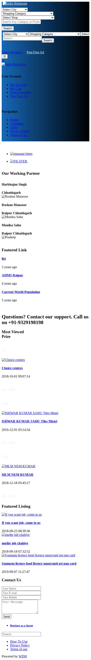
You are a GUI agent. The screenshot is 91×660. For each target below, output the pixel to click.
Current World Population (21, 292)
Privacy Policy (20, 131)
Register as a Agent (21, 625)
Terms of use (18, 135)
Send (6, 616)
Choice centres (12, 368)
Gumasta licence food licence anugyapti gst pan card (39, 563)
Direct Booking (12, 52)
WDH (23, 656)
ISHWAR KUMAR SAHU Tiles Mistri (29, 421)
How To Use (19, 641)
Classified (16, 123)
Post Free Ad (35, 52)
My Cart (15, 88)
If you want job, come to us (21, 523)
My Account (18, 85)
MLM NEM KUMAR (17, 474)
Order (14, 127)
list (4, 258)
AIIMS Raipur (12, 275)
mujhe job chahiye (15, 543)
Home (14, 120)
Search (7, 28)
